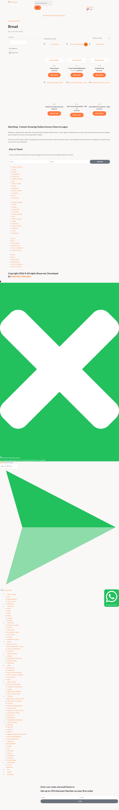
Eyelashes (10, 725)
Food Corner (15, 174)
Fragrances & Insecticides (14, 687)
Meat (8, 613)
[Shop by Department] (10, 17)
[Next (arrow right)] (8, 808)
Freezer (9, 753)
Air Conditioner (11, 743)
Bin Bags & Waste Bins (13, 684)
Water (9, 679)
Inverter (9, 765)
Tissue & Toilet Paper (13, 694)
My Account (90, 7)
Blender (9, 746)
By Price (11, 37)
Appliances (15, 188)
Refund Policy (15, 245)
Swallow (9, 637)
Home (45, 15)
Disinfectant (10, 715)
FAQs (58, 15)
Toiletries (15, 193)
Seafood (9, 620)
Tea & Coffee (11, 677)
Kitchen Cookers (12, 760)
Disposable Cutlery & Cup (14, 658)
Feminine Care (11, 717)
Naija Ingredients (12, 599)
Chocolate (10, 651)
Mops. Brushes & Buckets (14, 701)
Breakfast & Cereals (13, 625)
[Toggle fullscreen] (8, 805)
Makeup (9, 732)
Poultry (9, 615)
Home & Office (16, 191)
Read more (54, 75)
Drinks (14, 169)
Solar (13, 195)
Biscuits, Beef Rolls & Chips (15, 646)
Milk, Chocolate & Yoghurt (15, 675)
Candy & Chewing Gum (13, 649)
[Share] (13, 805)
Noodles (9, 627)
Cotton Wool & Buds (13, 713)
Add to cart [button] (54, 113)
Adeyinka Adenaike (21, 276)
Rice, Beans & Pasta (13, 632)
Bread (9, 608)
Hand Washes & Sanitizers (14, 720)
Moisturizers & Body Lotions (15, 698)
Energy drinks (11, 670)
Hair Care (9, 729)
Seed (8, 597)
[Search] (37, 7)
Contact (62, 15)
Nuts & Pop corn (12, 644)
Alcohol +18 (10, 668)
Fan (8, 748)
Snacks (14, 186)
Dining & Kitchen (17, 167)
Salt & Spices (11, 634)
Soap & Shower (11, 708)
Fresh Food (15, 31)
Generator (10, 758)
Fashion (14, 172)
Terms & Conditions (17, 248)
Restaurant (15, 198)
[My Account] (89, 3)
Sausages (10, 618)
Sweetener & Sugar (12, 639)
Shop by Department (14, 21)
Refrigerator (10, 755)
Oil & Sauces (11, 630)
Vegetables (10, 604)
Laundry (9, 689)
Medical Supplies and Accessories (16, 734)
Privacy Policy (15, 243)
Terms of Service (16, 250)
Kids (13, 181)
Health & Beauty (17, 179)
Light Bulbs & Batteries (14, 691)
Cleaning (9, 656)
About (55, 15)
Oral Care (10, 703)
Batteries (10, 767)
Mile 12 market (16, 183)
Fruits (9, 611)
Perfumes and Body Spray (14, 706)
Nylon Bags (10, 663)
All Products (50, 15)
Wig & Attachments (13, 739)
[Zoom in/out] (2, 805)
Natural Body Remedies (14, 736)
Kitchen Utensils (12, 661)
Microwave (10, 751)
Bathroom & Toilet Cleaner (15, 710)
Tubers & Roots (11, 601)
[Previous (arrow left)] (2, 808)
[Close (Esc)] (19, 805)
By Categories (13, 48)
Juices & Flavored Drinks (14, 672)
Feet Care (10, 727)
